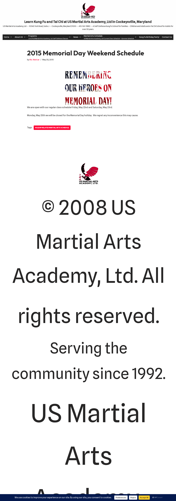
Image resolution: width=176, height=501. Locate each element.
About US (19, 37)
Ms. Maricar (34, 59)
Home (6, 37)
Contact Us (167, 37)
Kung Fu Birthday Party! (149, 37)
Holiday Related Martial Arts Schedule (52, 128)
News (75, 37)
